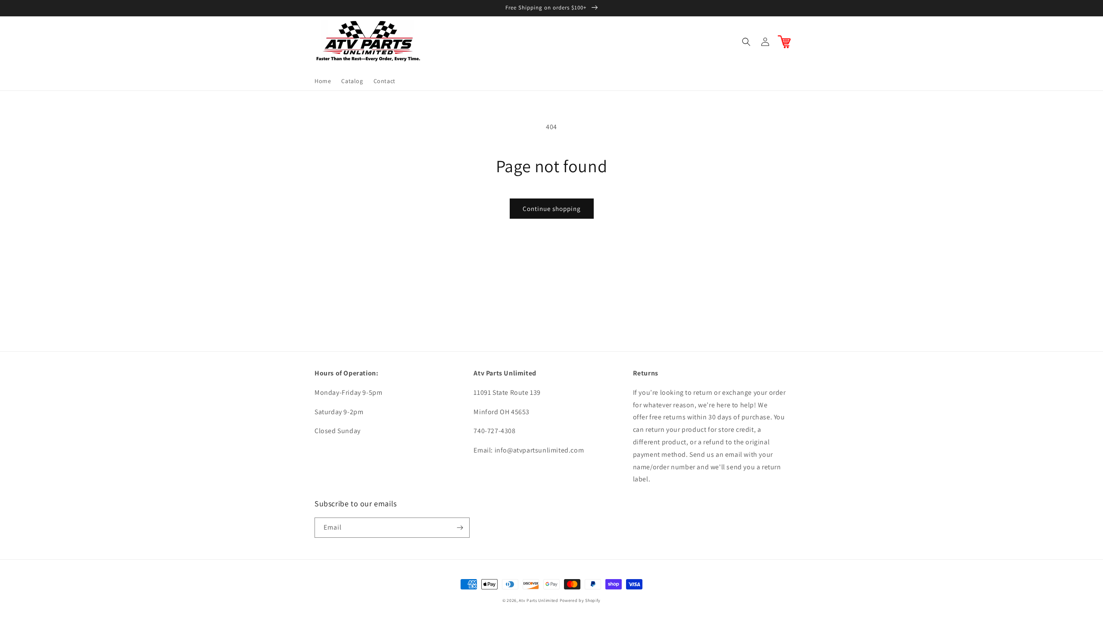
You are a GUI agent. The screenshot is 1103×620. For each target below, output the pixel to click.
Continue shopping (552, 209)
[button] (746, 41)
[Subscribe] (459, 528)
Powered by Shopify (580, 600)
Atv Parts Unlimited (538, 600)
